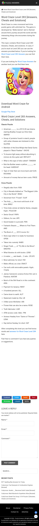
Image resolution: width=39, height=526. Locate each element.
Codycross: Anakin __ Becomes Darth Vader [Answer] (18, 490)
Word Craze (11, 9)
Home (5, 9)
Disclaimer (16, 508)
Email (4, 429)
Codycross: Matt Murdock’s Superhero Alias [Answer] (18, 493)
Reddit (25, 397)
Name (4, 420)
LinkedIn (17, 401)
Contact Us (15, 512)
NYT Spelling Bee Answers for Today (13, 482)
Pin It (33, 397)
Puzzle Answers (19, 518)
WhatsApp (7, 401)
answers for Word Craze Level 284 (23, 331)
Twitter (16, 397)
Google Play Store (8, 112)
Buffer (27, 401)
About (8, 508)
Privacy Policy (28, 508)
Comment (5, 438)
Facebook (7, 397)
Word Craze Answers (25, 61)
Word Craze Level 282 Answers (13, 54)
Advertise (25, 512)
